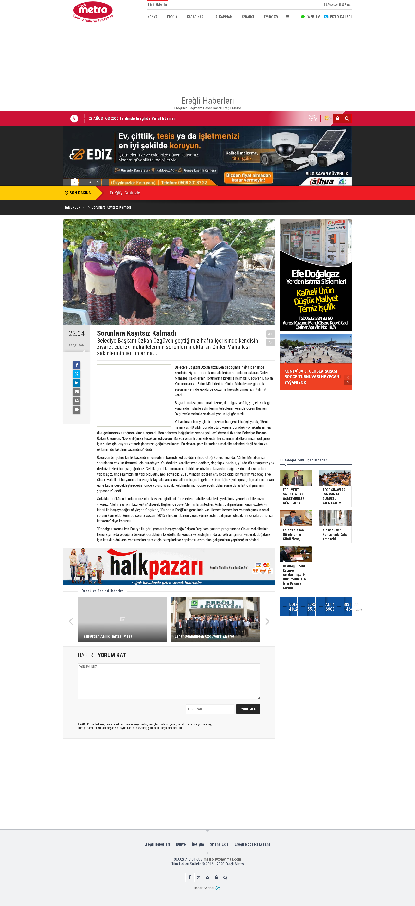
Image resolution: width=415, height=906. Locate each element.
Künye (181, 844)
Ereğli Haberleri (157, 844)
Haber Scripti (204, 888)
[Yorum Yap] (76, 410)
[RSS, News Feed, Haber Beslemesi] (207, 877)
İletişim (198, 844)
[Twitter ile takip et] (198, 877)
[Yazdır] (76, 401)
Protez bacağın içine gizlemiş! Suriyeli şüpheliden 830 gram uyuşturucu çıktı (152, 121)
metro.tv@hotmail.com (222, 859)
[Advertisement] (39, 111)
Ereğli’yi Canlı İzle (125, 192)
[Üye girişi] (337, 118)
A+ (270, 334)
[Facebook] (76, 365)
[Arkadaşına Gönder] (76, 392)
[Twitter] (76, 374)
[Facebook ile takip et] (189, 877)
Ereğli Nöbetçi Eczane (253, 844)
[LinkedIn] (76, 383)
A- (271, 342)
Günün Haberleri (157, 4)
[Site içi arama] (346, 118)
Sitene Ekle (219, 844)
